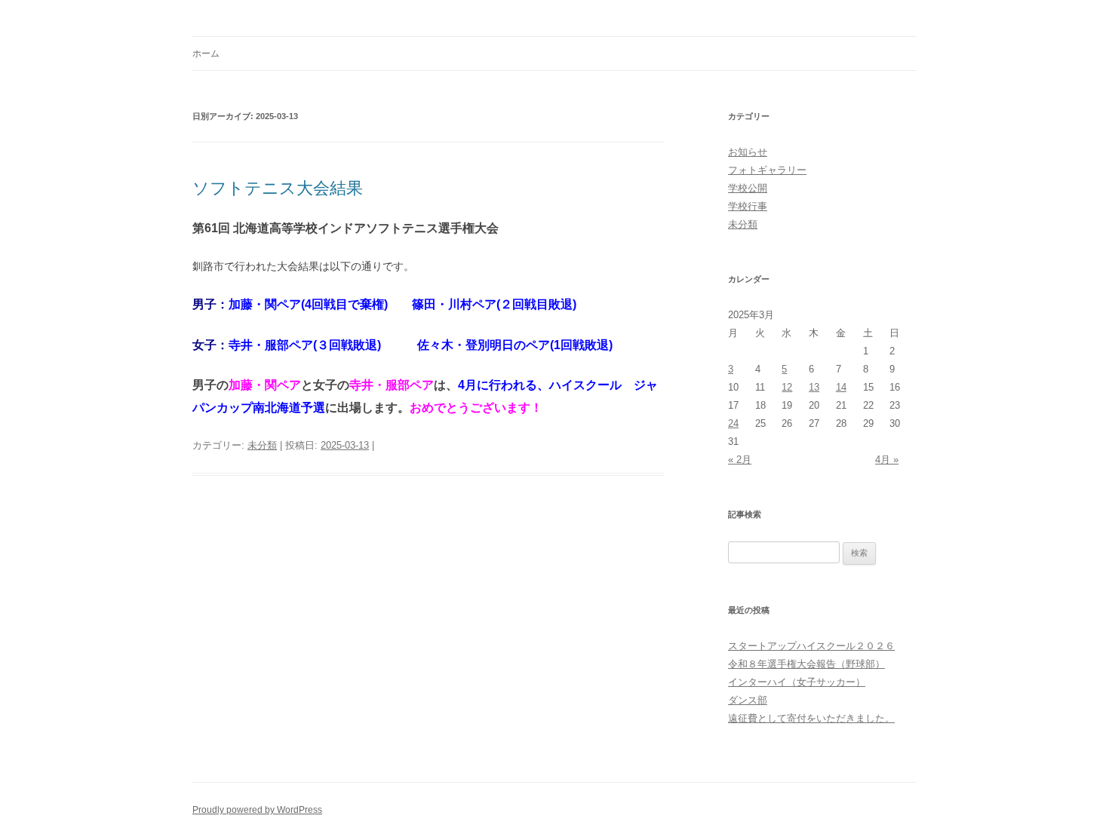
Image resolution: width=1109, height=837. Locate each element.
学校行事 (747, 206)
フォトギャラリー (767, 170)
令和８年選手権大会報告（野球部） (806, 664)
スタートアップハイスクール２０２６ (811, 646)
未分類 (262, 445)
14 (841, 387)
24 (733, 423)
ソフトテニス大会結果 (277, 188)
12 (787, 387)
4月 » (887, 459)
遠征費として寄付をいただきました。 (811, 718)
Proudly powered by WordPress (257, 810)
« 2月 (739, 459)
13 (814, 387)
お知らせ (747, 152)
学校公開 (747, 188)
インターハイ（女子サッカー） (796, 682)
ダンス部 (747, 700)
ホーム (206, 53)
